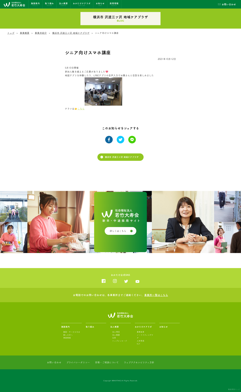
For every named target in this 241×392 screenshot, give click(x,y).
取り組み (90, 327)
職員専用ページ (234, 389)
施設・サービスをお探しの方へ (71, 333)
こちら (81, 109)
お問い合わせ (229, 4)
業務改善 (140, 332)
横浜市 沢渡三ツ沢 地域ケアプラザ (70, 33)
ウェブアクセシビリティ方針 (139, 362)
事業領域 (67, 338)
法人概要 (114, 327)
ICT (138, 344)
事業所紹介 (41, 33)
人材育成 (140, 341)
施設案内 (65, 327)
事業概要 (24, 33)
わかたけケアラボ (143, 327)
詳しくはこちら (118, 231)
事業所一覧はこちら (156, 295)
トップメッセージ (119, 341)
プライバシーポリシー (78, 362)
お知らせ (163, 327)
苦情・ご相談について (107, 362)
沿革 (114, 338)
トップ (10, 33)
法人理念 (116, 332)
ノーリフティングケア (145, 336)
